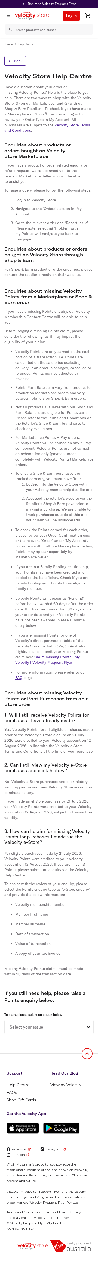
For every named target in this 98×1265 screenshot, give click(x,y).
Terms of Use (55, 1212)
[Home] (34, 15)
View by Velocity (65, 1084)
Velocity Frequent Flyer (51, 1218)
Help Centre (18, 1084)
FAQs (12, 1092)
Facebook (19, 1149)
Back (18, 60)
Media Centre (19, 1218)
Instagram (53, 1149)
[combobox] (9, 1027)
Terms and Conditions (24, 1212)
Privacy (75, 1212)
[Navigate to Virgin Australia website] (70, 1246)
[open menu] (8, 15)
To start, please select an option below (33, 1015)
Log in (71, 15)
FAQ (18, 677)
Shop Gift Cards (21, 1100)
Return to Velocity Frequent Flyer (52, 4)
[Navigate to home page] (32, 1246)
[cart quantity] (88, 16)
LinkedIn (18, 1155)
